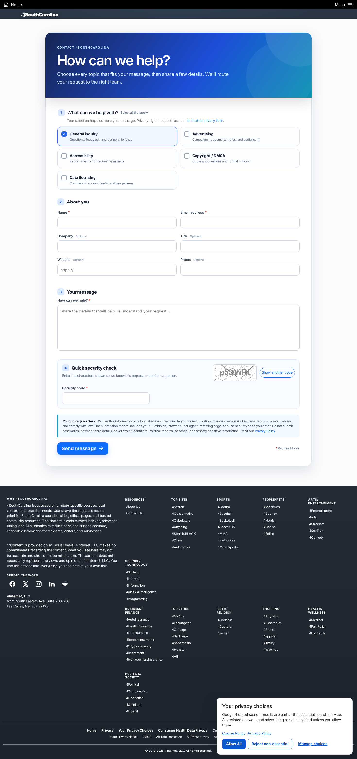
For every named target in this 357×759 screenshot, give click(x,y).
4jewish (223, 633)
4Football (224, 507)
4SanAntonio (181, 643)
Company (72, 236)
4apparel (270, 636)
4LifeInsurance (137, 633)
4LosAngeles (181, 623)
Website (70, 259)
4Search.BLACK (184, 534)
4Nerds (269, 520)
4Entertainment (320, 511)
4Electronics (273, 623)
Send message (83, 448)
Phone (192, 259)
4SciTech (132, 572)
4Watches (271, 649)
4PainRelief (317, 626)
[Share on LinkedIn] (51, 584)
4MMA (223, 534)
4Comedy (316, 537)
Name (63, 212)
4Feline (269, 534)
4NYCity (178, 616)
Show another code (277, 372)
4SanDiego (180, 636)
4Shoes (269, 630)
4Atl (175, 656)
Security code (75, 388)
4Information (135, 585)
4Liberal (132, 711)
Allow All (234, 744)
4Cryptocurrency (138, 646)
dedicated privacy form (205, 120)
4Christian (225, 620)
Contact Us (134, 513)
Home (92, 730)
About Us (133, 506)
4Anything (179, 527)
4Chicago (179, 630)
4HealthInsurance (139, 626)
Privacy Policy (265, 431)
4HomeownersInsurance (144, 659)
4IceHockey (226, 540)
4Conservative (183, 513)
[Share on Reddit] (64, 584)
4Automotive (181, 547)
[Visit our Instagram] (38, 584)
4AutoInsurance (138, 619)
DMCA (146, 737)
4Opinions (133, 705)
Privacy (107, 730)
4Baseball (225, 513)
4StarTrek (316, 530)
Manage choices (312, 744)
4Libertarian (135, 698)
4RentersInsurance (140, 639)
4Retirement (135, 653)
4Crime (177, 540)
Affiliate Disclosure (169, 737)
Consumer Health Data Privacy (183, 730)
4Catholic (224, 626)
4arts (313, 517)
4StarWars (316, 524)
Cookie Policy (233, 733)
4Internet (132, 579)
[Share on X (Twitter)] (25, 584)
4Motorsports (228, 547)
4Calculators (181, 520)
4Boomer (270, 513)
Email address (193, 212)
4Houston (179, 649)
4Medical (316, 620)
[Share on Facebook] (12, 584)
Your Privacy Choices (136, 730)
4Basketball (226, 520)
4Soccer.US (226, 527)
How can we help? (74, 300)
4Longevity (317, 633)
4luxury (269, 643)
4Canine (270, 527)
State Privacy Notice (123, 737)
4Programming (137, 599)
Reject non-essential (270, 744)
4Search (178, 507)
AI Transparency (198, 737)
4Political (132, 684)
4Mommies (272, 507)
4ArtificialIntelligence (141, 592)
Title (190, 236)
